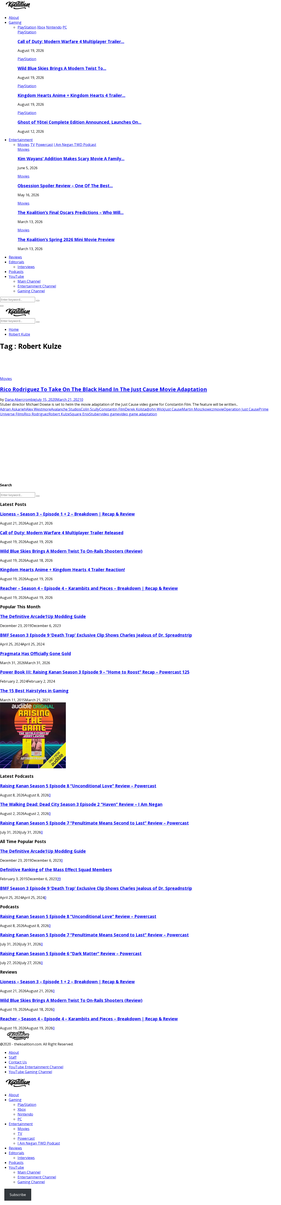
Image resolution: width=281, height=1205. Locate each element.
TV (20, 1133)
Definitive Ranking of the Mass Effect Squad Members (56, 869)
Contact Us (18, 1062)
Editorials (16, 262)
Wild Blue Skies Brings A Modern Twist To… (62, 68)
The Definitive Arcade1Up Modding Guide (43, 616)
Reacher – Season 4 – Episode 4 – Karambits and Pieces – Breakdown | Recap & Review (89, 588)
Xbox (22, 1109)
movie (219, 409)
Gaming (15, 22)
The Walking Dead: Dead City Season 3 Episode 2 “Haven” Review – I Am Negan (81, 804)
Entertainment (21, 139)
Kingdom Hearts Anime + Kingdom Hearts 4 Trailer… (71, 95)
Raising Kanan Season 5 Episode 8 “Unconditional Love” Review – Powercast (78, 786)
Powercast (26, 1138)
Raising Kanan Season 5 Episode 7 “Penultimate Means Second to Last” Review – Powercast (94, 823)
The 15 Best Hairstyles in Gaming (34, 690)
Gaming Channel (31, 291)
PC (20, 1119)
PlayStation (27, 32)
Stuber (94, 414)
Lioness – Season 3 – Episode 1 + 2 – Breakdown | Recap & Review (67, 514)
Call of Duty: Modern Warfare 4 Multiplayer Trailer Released (61, 532)
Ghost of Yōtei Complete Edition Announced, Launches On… (79, 122)
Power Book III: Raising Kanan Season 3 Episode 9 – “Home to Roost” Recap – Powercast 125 (94, 672)
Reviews (15, 257)
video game (109, 414)
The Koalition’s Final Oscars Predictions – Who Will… (71, 212)
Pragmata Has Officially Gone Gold (35, 653)
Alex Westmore (38, 409)
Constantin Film (112, 409)
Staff (12, 1057)
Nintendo (25, 1114)
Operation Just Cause (241, 409)
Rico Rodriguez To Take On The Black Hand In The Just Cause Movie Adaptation (103, 389)
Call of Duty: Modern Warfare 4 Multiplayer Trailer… (71, 41)
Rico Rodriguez (36, 414)
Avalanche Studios (66, 409)
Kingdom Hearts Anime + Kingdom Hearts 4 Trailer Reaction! (62, 569)
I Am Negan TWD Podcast (39, 1143)
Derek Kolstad (136, 409)
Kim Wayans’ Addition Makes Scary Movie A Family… (71, 158)
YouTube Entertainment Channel (36, 1067)
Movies (23, 149)
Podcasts (16, 271)
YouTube (16, 276)
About (14, 17)
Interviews (26, 266)
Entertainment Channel (37, 286)
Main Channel (29, 281)
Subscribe (18, 1194)
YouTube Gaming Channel (30, 1071)
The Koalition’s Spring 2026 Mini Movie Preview (66, 239)
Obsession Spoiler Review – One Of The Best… (65, 185)
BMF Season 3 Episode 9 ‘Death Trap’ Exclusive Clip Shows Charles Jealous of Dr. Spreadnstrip (96, 635)
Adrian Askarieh (13, 409)
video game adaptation (138, 414)
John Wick (156, 409)
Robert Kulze (59, 414)
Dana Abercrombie (20, 399)
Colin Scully (90, 409)
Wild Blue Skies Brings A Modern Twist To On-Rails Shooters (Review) (71, 551)
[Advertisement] (80, 365)
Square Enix (79, 414)
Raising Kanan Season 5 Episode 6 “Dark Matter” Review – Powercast (71, 953)
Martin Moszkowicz (198, 409)
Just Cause (173, 409)
